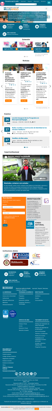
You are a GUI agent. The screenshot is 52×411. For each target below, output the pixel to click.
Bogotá (30, 1)
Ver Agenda (44, 147)
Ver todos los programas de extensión (41, 54)
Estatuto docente (7, 360)
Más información (32, 219)
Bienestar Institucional (8, 300)
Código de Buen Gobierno (9, 356)
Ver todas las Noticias (42, 107)
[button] (4, 17)
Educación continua (24, 300)
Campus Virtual (23, 323)
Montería (43, 1)
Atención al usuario (24, 330)
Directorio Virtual (23, 328)
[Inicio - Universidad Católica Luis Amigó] (11, 8)
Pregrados (21, 296)
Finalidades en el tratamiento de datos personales (40, 339)
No (6, 222)
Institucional (6, 298)
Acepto (36, 408)
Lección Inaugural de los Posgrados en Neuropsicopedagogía (25, 119)
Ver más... (8, 100)
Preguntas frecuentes (40, 347)
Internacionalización (8, 304)
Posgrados (21, 298)
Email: (4, 210)
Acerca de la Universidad (9, 296)
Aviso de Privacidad (40, 331)
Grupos (37, 298)
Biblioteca (5, 302)
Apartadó (23, 1)
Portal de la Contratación (9, 371)
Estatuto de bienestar (8, 363)
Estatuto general (7, 354)
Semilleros (37, 296)
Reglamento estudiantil (8, 358)
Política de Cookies (40, 335)
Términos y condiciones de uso (26, 399)
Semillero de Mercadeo (20, 138)
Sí (5, 220)
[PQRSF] (49, 2)
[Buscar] (35, 4)
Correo (20, 326)
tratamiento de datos (9, 217)
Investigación (39, 292)
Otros (4, 365)
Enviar (5, 225)
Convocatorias (39, 300)
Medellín (19, 290)
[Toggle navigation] (46, 8)
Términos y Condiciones (41, 333)
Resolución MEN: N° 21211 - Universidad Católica (26, 383)
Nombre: (5, 204)
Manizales (36, 1)
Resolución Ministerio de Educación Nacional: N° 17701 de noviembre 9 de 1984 (26, 385)
